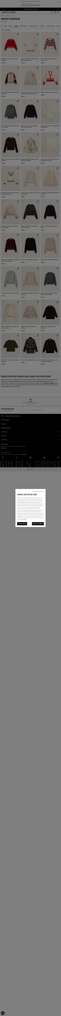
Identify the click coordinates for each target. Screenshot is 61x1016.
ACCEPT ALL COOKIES (38, 523)
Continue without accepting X (38, 491)
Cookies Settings (22, 523)
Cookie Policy (24, 519)
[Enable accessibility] (3, 1013)
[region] (30, 508)
